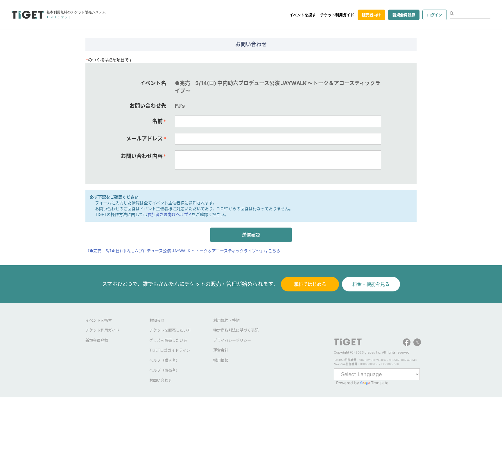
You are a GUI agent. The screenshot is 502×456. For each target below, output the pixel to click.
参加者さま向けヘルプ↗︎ (169, 214)
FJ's (180, 106)
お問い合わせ (160, 380)
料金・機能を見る (371, 284)
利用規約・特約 (226, 320)
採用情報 (220, 360)
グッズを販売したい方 (168, 340)
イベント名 (153, 83)
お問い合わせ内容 (143, 156)
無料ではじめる (310, 284)
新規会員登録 (403, 14)
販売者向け (371, 14)
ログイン (434, 14)
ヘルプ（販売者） (164, 370)
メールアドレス (146, 139)
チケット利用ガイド (337, 14)
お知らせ (156, 320)
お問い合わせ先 (148, 106)
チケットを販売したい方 (170, 330)
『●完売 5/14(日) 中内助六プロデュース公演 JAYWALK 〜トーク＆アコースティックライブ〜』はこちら (182, 250)
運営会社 (220, 350)
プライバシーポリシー (232, 340)
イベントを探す (302, 14)
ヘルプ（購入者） (164, 360)
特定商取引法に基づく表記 (236, 330)
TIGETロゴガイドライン (169, 350)
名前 (159, 121)
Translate (379, 382)
